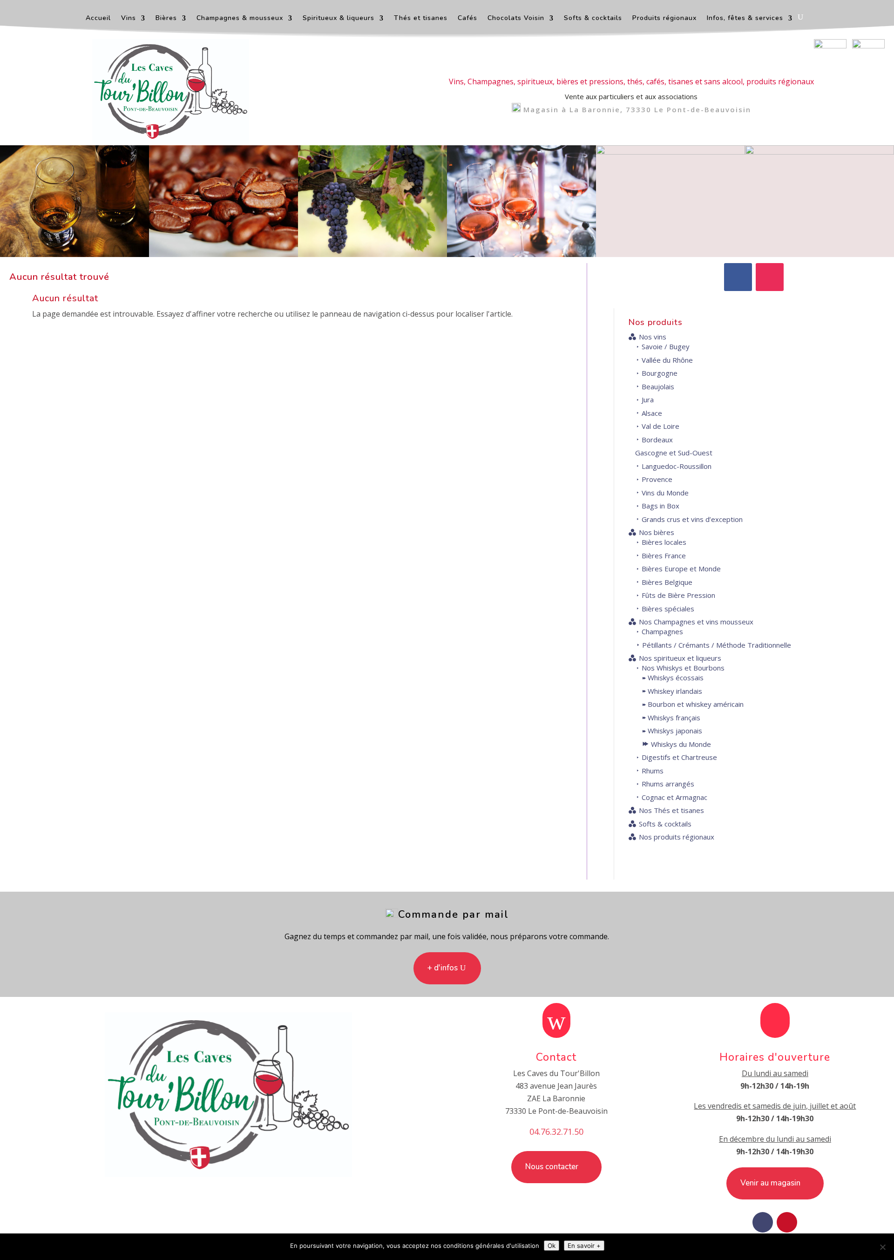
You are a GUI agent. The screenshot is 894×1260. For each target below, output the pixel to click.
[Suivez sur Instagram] (770, 277)
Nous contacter (551, 1166)
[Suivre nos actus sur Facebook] (830, 46)
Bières (166, 18)
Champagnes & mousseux (239, 18)
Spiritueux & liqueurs (338, 18)
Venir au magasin (770, 1183)
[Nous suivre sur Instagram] (868, 46)
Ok (551, 1245)
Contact (556, 1057)
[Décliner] (882, 1247)
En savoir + (584, 1245)
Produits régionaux (664, 18)
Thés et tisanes (420, 18)
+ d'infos (442, 967)
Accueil (98, 18)
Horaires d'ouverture (774, 1057)
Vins (128, 18)
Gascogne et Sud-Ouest (673, 452)
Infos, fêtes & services (745, 18)
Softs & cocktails (593, 18)
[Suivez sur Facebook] (738, 277)
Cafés (467, 18)
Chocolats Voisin (516, 18)
